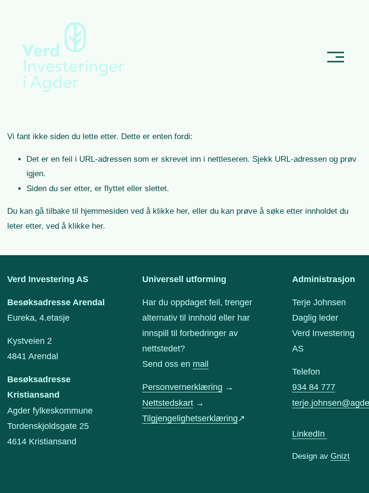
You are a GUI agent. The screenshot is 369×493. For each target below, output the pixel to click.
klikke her (170, 211)
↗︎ (313, 434)
